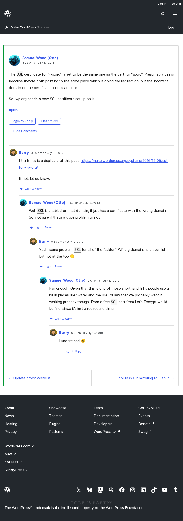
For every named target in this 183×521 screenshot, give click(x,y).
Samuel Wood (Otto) (40, 58)
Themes (55, 415)
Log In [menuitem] (162, 3)
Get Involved (149, 408)
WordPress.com (19, 446)
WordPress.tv (107, 431)
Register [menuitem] (175, 3)
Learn (98, 408)
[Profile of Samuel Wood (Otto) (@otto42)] (14, 61)
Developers (103, 424)
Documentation (106, 415)
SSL (20, 74)
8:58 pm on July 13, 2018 (84, 203)
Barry (24, 152)
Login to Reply (22, 121)
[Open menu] (176, 14)
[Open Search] (162, 14)
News (9, 415)
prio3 (14, 110)
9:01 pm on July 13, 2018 (103, 280)
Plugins (54, 424)
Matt (10, 454)
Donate (146, 424)
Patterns (56, 431)
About (9, 408)
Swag (145, 431)
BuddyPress (16, 470)
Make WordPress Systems (30, 27)
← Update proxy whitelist (29, 378)
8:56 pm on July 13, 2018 (47, 153)
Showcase (57, 408)
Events (144, 415)
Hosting (10, 424)
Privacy (10, 431)
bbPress (13, 462)
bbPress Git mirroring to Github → (146, 378)
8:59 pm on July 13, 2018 (67, 241)
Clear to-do (49, 121)
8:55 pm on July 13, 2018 (38, 62)
